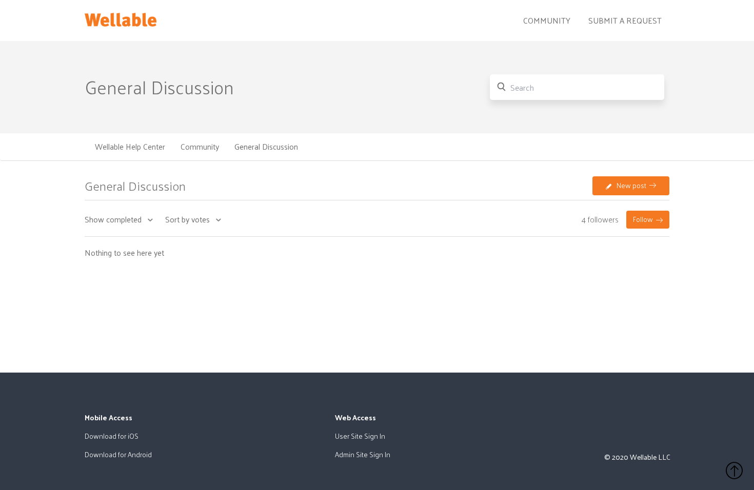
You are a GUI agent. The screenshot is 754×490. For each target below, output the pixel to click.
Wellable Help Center (130, 146)
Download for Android (118, 454)
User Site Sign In (360, 436)
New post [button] (631, 185)
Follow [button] (643, 219)
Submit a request (625, 20)
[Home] (120, 17)
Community (546, 20)
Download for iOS (111, 436)
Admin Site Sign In (362, 454)
